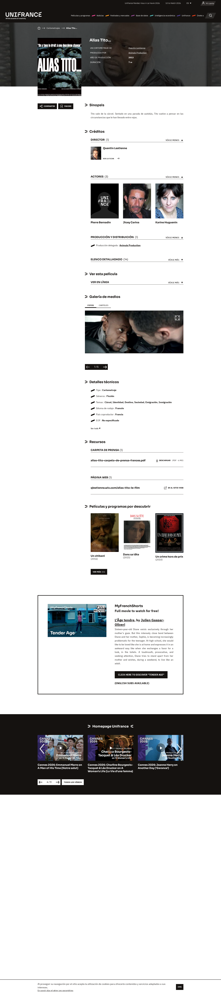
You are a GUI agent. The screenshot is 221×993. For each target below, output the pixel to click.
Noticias (100, 15)
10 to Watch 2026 (173, 3)
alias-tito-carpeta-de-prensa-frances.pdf (118, 460)
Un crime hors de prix (169, 556)
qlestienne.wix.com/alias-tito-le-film (115, 487)
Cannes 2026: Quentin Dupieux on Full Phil (160, 766)
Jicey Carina (131, 222)
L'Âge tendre (124, 620)
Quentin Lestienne (137, 48)
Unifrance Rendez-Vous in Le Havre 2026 (142, 3)
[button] (177, 318)
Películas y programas (80, 15)
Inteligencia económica (165, 15)
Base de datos (142, 15)
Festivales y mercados (119, 15)
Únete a (200, 15)
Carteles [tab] (103, 305)
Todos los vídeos (73, 782)
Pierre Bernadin (101, 222)
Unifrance (186, 15)
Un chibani (98, 556)
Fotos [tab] (90, 305)
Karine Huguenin (166, 222)
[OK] (180, 987)
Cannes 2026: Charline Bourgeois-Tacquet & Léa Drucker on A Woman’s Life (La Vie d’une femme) (60, 768)
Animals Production (138, 52)
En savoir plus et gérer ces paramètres (55, 990)
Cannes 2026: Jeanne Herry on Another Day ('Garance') (107, 766)
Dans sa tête (131, 554)
